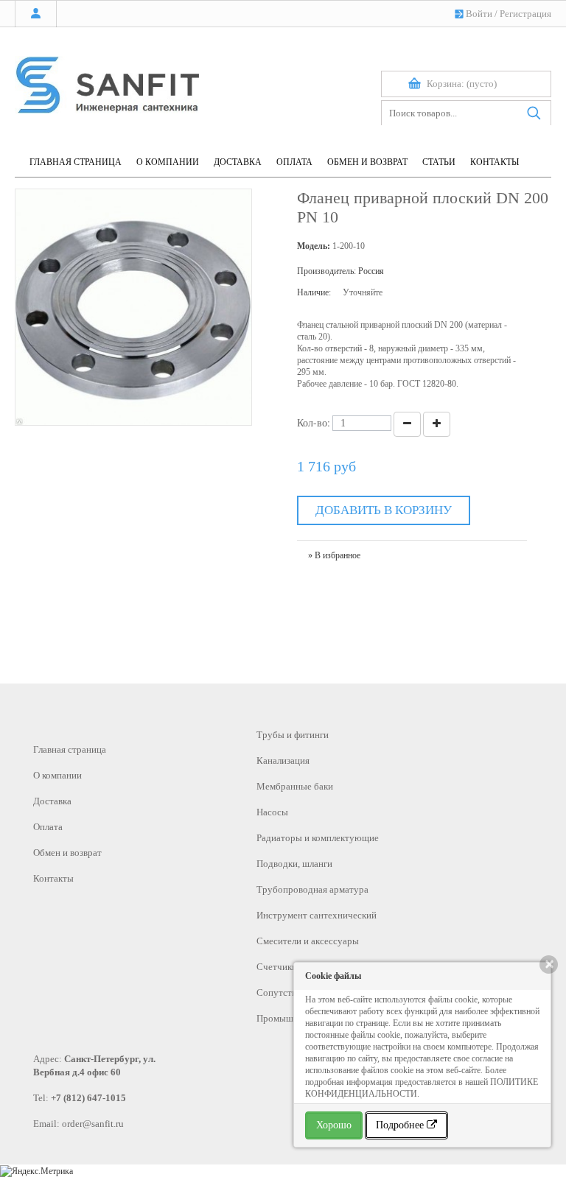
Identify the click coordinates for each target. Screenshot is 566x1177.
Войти (479, 13)
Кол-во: (313, 422)
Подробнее (401, 1125)
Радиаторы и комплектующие (317, 837)
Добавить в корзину (383, 510)
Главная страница (69, 749)
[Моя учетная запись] (35, 13)
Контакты (53, 878)
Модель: (313, 246)
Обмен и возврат (67, 852)
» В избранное (334, 555)
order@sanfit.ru (93, 1123)
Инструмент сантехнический (316, 915)
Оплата (48, 826)
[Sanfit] (107, 78)
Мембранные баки (294, 786)
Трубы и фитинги (292, 734)
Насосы (272, 812)
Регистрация (525, 13)
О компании (57, 775)
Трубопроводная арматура (312, 889)
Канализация (283, 760)
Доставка (52, 801)
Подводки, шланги (294, 863)
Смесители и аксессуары (307, 940)
